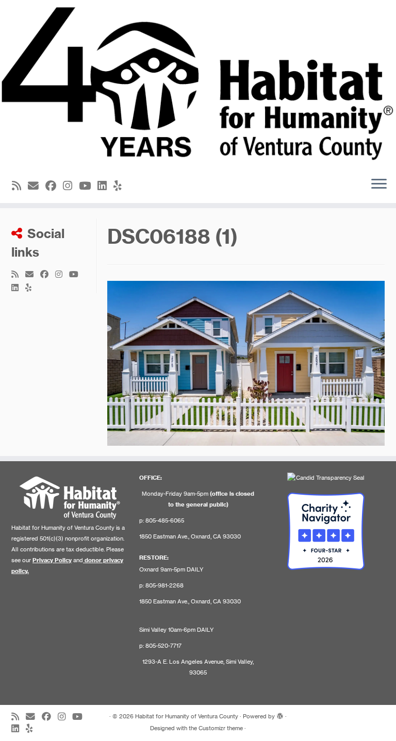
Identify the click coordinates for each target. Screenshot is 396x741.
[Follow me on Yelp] (120, 185)
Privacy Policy (52, 560)
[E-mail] (36, 185)
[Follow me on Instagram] (71, 185)
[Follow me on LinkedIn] (105, 185)
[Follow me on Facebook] (54, 185)
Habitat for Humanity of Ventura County (186, 716)
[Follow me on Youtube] (88, 185)
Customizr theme (221, 728)
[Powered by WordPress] (280, 714)
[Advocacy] (246, 362)
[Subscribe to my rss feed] (20, 185)
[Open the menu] (379, 184)
